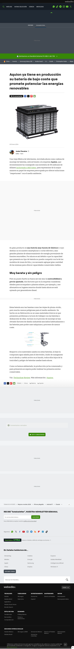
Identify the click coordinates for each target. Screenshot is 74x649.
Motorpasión (61, 596)
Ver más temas (10, 571)
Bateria (33, 383)
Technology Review (22, 377)
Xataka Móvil (8, 599)
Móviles (6, 559)
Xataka (6, 596)
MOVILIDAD (40, 7)
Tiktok (57, 6)
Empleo (29, 567)
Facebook (25, 96)
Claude (58, 504)
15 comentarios (17, 96)
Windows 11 (54, 567)
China (8, 61)
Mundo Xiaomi (8, 607)
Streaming (7, 556)
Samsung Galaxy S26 (26, 61)
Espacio (53, 556)
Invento (14, 61)
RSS (35, 531)
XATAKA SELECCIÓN (20, 7)
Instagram (64, 6)
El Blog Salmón (22, 614)
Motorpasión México (61, 632)
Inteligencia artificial (57, 563)
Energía (29, 559)
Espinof (33, 599)
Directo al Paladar (49, 596)
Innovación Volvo (40, 25)
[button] (22, 151)
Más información (12, 647)
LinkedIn (42, 531)
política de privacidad (30, 521)
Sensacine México (36, 632)
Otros (26, 383)
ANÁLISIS (9, 7)
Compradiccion (9, 620)
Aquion (50, 377)
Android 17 (50, 504)
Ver (38, 434)
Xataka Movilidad (56, 559)
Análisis (29, 556)
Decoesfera (7, 617)
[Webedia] (69, 1)
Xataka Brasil (8, 634)
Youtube (67, 6)
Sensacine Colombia (34, 635)
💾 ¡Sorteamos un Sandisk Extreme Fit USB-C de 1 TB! (36, 56)
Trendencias (8, 614)
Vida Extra (21, 599)
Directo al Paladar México (49, 632)
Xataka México (8, 632)
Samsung (30, 563)
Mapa (71, 61)
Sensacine (34, 596)
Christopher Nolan (61, 61)
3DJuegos (21, 596)
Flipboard (31, 96)
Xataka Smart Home (10, 604)
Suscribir (35, 517)
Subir (64, 587)
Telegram (60, 6)
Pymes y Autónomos (21, 617)
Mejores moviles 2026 (24, 504)
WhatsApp (54, 6)
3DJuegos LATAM (23, 632)
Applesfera (7, 602)
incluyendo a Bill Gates (26, 167)
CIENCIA (31, 7)
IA (46, 61)
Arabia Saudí (39, 61)
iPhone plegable (39, 504)
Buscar (67, 579)
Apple (6, 563)
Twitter (70, 6)
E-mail (34, 96)
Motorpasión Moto (63, 599)
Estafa (51, 61)
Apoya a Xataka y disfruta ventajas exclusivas (35, 540)
